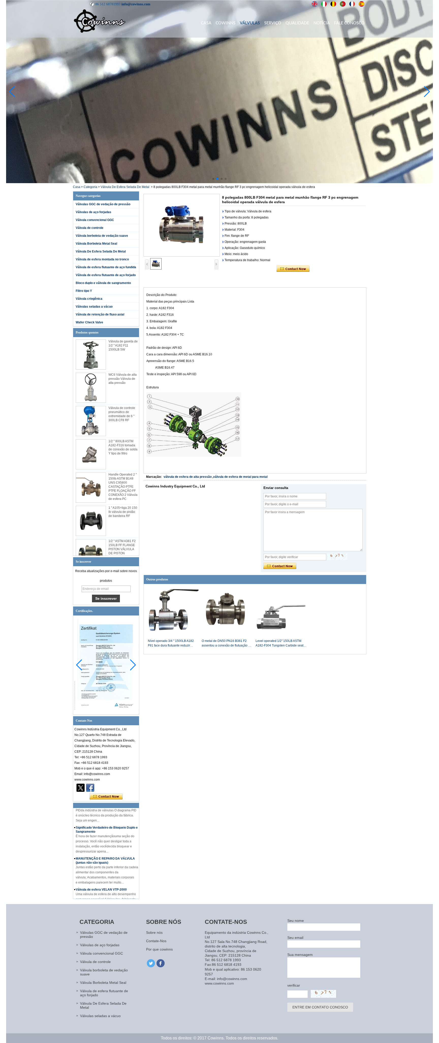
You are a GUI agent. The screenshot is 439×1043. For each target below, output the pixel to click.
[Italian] (324, 4)
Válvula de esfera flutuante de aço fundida (106, 267)
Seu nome (295, 921)
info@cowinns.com (135, 4)
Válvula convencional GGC (95, 220)
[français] (352, 4)
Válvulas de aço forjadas (93, 212)
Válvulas (250, 23)
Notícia (321, 23)
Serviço (272, 23)
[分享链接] (90, 788)
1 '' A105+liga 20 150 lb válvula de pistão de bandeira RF (122, 512)
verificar (293, 985)
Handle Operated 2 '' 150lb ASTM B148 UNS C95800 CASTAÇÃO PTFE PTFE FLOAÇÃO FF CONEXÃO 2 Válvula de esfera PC (122, 487)
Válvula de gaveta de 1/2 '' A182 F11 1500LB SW (123, 345)
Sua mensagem (300, 955)
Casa (206, 23)
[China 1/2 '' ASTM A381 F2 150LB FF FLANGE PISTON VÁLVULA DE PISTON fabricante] (91, 554)
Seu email (295, 938)
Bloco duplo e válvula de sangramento (103, 283)
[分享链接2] (80, 788)
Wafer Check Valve (89, 322)
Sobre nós (154, 932)
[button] (213, 179)
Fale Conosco (349, 23)
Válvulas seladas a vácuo (94, 306)
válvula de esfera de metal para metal (240, 477)
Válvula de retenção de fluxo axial (100, 314)
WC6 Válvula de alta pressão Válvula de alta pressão (122, 379)
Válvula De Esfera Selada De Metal (125, 187)
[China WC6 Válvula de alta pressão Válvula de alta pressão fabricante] (91, 388)
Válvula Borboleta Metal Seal (96, 243)
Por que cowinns (159, 949)
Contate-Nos (156, 941)
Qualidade (297, 23)
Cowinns (226, 23)
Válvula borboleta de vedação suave (102, 236)
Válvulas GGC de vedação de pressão (103, 204)
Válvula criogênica (89, 299)
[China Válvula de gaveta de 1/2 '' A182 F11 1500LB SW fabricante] (91, 354)
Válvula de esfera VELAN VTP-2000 (101, 879)
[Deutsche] (333, 4)
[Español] (362, 4)
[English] (315, 4)
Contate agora (106, 796)
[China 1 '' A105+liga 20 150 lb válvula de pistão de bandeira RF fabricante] (91, 521)
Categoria (90, 187)
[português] (343, 4)
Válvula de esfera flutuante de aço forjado (106, 275)
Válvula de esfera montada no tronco (102, 259)
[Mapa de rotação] (219, 182)
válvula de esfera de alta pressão (188, 477)
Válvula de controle (89, 228)
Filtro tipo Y (84, 291)
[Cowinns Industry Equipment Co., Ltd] (99, 21)
